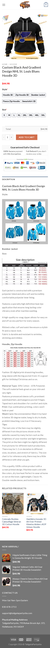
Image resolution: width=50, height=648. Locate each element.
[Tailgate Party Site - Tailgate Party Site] (25, 5)
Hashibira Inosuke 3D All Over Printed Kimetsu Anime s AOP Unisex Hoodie (36, 523)
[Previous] (2, 514)
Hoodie (13, 64)
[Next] (48, 514)
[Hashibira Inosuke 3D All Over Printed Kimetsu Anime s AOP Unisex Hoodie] (37, 503)
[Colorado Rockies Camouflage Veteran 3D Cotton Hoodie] (13, 503)
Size (4, 109)
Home (4, 64)
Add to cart (26, 137)
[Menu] (3, 4)
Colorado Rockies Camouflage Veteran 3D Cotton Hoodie (11, 522)
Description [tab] (8, 179)
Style (5, 89)
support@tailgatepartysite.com (17, 613)
